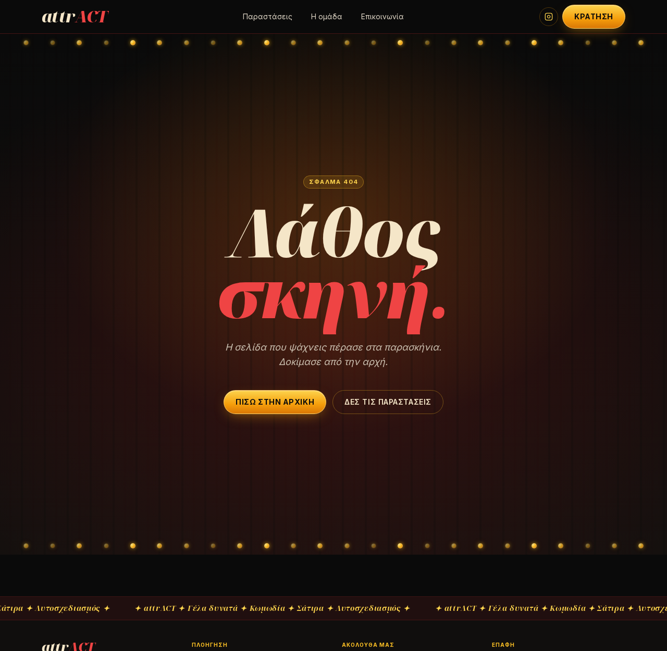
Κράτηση (593, 16)
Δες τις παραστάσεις (387, 401)
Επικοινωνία (382, 16)
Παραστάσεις (267, 16)
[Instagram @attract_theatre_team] (548, 16)
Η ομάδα (326, 16)
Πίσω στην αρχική (275, 401)
